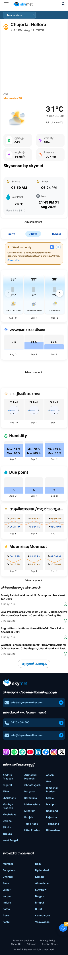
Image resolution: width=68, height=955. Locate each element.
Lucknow (41, 889)
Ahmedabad (42, 883)
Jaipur (7, 889)
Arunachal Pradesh (30, 776)
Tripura (7, 833)
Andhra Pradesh (8, 776)
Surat (38, 908)
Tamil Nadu (31, 823)
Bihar (6, 791)
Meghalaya (9, 814)
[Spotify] (14, 752)
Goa (48, 781)
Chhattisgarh (32, 784)
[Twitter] (61, 752)
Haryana (29, 791)
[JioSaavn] (22, 752)
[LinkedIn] (38, 752)
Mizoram (29, 810)
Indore (7, 902)
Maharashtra (32, 804)
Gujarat (7, 784)
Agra (6, 915)
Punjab (28, 817)
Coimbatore (42, 915)
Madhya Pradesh (8, 806)
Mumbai (8, 863)
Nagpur (39, 896)
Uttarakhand (53, 830)
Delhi (38, 863)
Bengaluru (9, 870)
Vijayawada (42, 921)
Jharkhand (9, 797)
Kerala (50, 797)
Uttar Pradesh (32, 830)
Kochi (6, 921)
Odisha (7, 820)
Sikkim (7, 827)
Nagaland (52, 810)
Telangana (52, 823)
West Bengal (10, 840)
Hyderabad (42, 870)
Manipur (51, 804)
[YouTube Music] (30, 752)
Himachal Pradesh (52, 789)
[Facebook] (45, 752)
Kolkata (39, 876)
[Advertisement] (34, 62)
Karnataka (30, 797)
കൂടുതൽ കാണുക (34, 664)
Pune (6, 883)
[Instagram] (53, 752)
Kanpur (7, 896)
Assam (50, 774)
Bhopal (39, 902)
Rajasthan (52, 817)
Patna (6, 908)
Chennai (8, 876)
